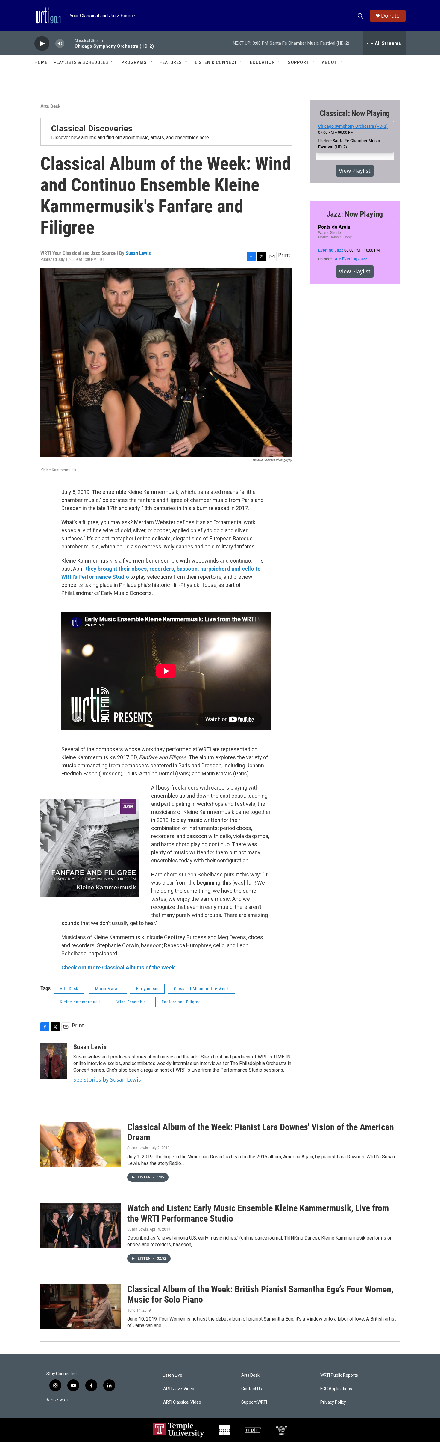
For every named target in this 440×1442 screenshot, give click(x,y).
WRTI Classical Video (182, 1402)
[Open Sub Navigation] (112, 62)
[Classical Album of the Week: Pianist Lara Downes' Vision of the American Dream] (80, 1144)
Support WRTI (254, 1402)
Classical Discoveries (92, 128)
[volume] (60, 43)
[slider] (69, 43)
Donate (390, 16)
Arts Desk (50, 106)
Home (41, 62)
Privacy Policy (333, 1402)
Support (298, 62)
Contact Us (251, 1389)
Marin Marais (108, 988)
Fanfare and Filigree (181, 1001)
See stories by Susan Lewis (107, 1079)
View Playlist (355, 170)
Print (284, 254)
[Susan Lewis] (53, 1061)
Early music (147, 988)
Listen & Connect (216, 62)
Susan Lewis (138, 253)
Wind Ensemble (131, 1001)
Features (171, 62)
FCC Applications (336, 1389)
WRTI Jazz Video (178, 1389)
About (329, 62)
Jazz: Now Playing (355, 214)
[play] (42, 43)
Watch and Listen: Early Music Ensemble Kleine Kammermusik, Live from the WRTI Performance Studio (258, 1213)
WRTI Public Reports (339, 1375)
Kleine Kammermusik (80, 1001)
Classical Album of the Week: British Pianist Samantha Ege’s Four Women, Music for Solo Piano (260, 1294)
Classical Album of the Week (201, 988)
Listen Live (172, 1375)
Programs (134, 62)
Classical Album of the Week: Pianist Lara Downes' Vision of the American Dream (260, 1132)
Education (262, 62)
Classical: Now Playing (355, 113)
